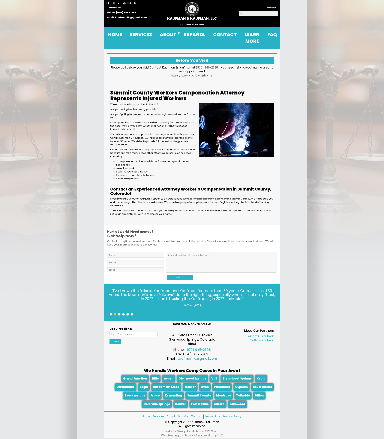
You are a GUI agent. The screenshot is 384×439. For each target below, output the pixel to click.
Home (146, 416)
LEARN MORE (252, 37)
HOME (115, 34)
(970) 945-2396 (126, 12)
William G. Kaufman (261, 336)
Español (183, 416)
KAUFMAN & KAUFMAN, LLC (192, 18)
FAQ (272, 34)
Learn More (212, 416)
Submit (179, 277)
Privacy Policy (232, 416)
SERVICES (141, 34)
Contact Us (113, 7)
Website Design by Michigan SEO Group (192, 431)
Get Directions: (121, 329)
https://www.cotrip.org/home (191, 75)
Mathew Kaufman (262, 340)
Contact (197, 416)
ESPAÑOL (195, 34)
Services (158, 416)
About (171, 416)
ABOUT (168, 34)
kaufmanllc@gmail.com (131, 17)
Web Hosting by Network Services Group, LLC (192, 435)
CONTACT (225, 34)
